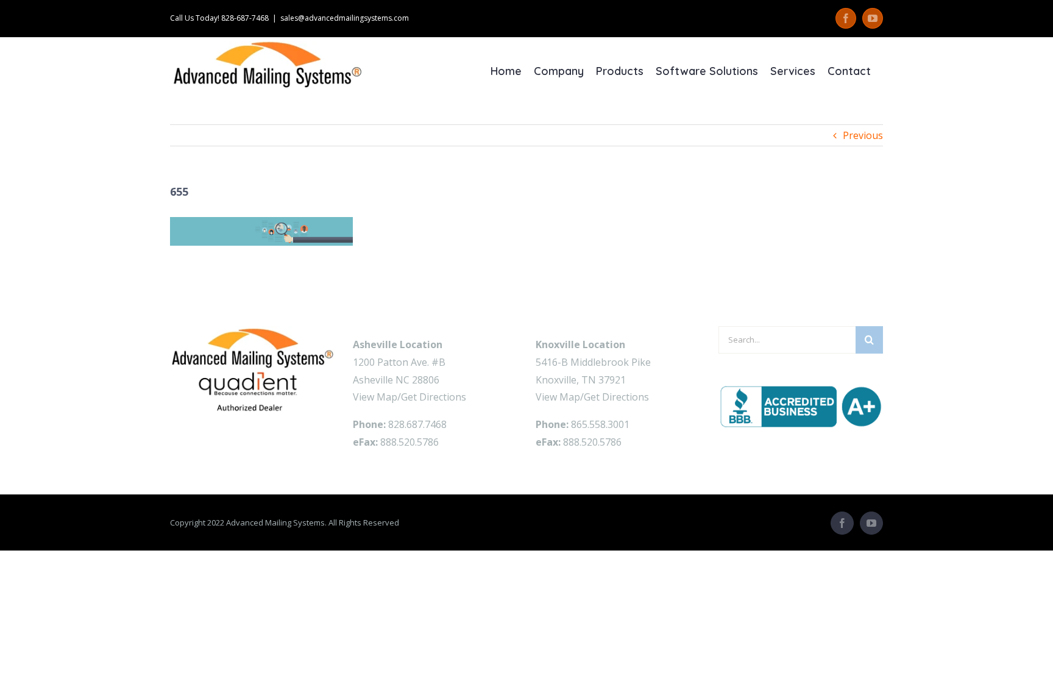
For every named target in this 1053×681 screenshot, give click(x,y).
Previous (863, 135)
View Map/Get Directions (409, 397)
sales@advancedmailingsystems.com (344, 18)
